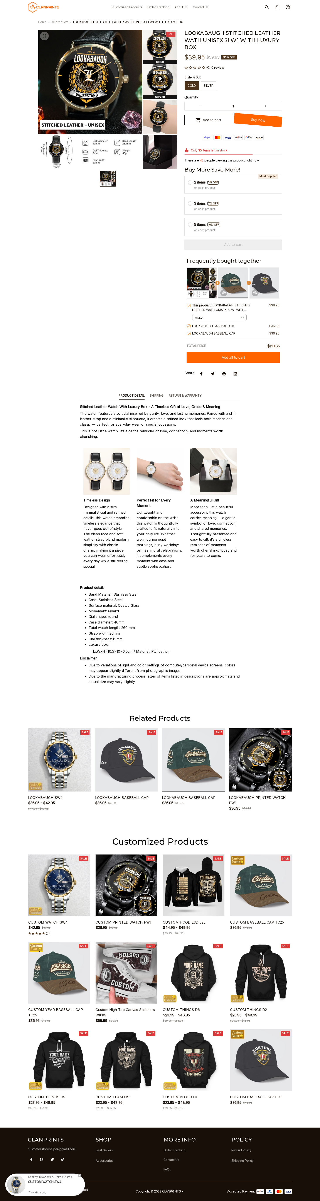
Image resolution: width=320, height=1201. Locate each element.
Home (42, 22)
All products (59, 22)
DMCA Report (78, 1189)
